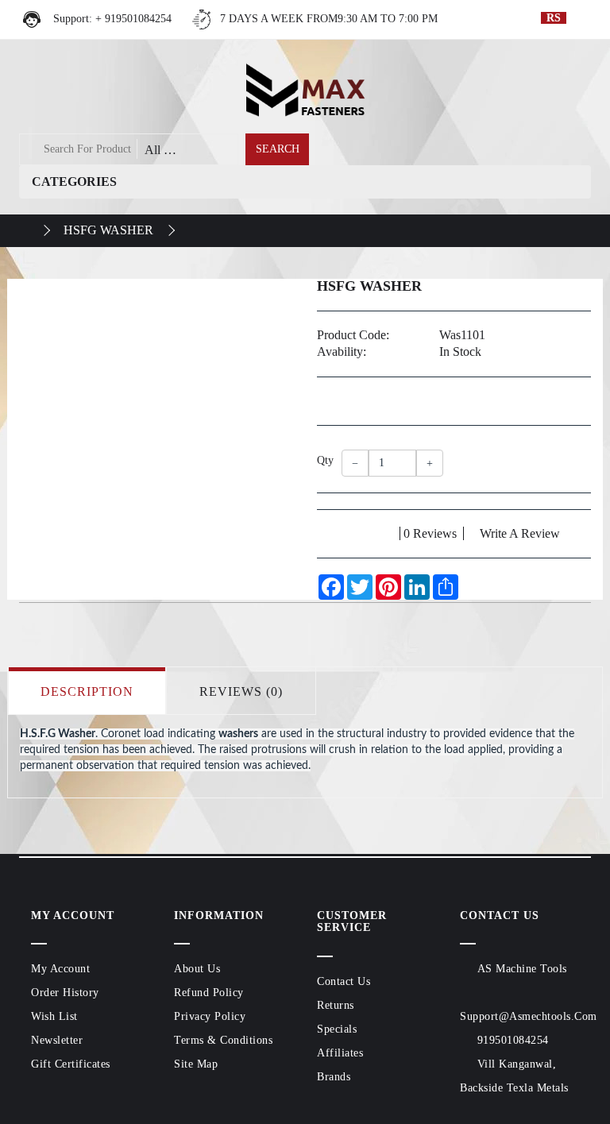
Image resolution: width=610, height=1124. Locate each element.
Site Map (196, 1064)
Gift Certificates (70, 1064)
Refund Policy (209, 992)
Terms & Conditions (223, 1040)
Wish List (54, 1016)
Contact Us (343, 981)
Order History (65, 992)
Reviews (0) (241, 691)
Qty (323, 460)
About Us (197, 969)
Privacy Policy (209, 1016)
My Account (60, 969)
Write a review (520, 533)
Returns (335, 1005)
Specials (337, 1029)
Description (87, 691)
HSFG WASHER (108, 230)
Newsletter (57, 1040)
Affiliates (340, 1053)
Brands (333, 1077)
